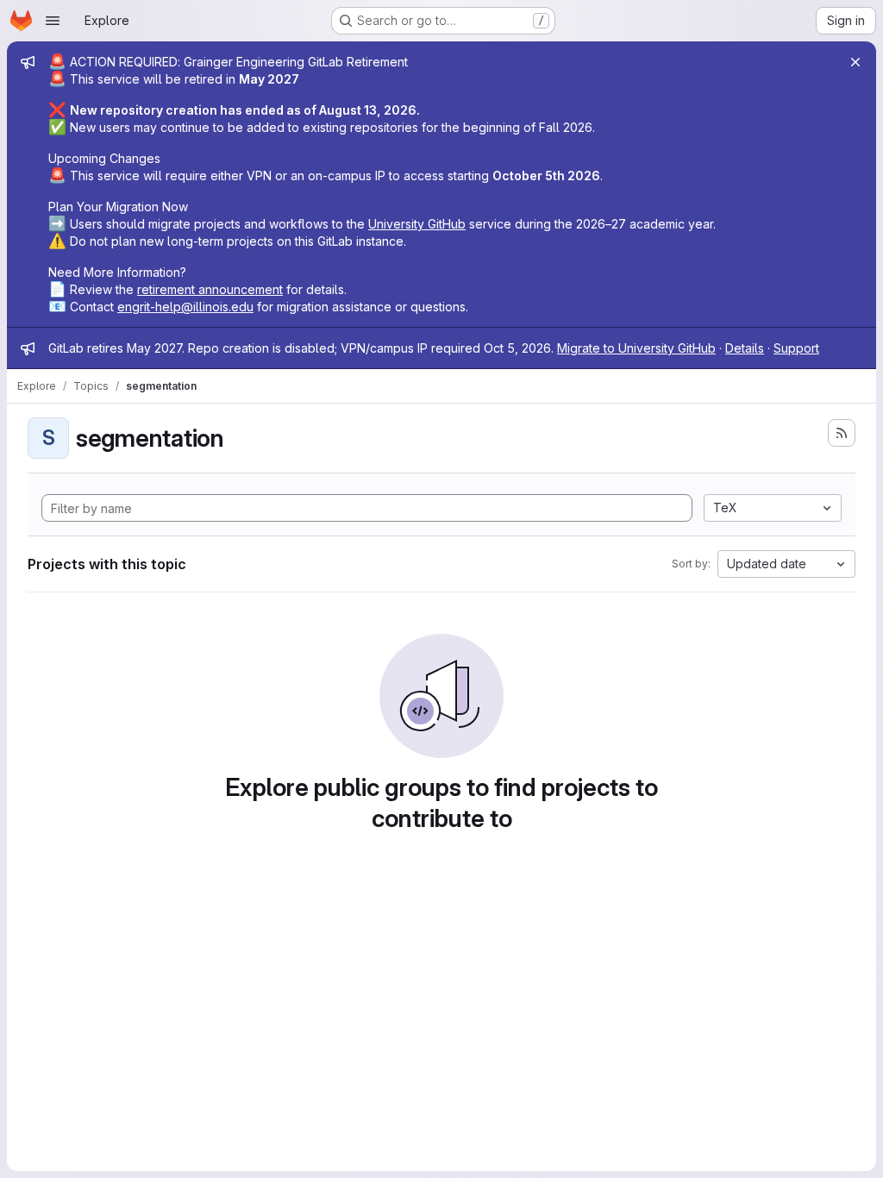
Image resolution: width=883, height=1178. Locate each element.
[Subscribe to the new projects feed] (841, 433)
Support (796, 348)
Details (744, 348)
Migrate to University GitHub (636, 348)
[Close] (855, 62)
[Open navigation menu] (52, 20)
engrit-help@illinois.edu (185, 306)
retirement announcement (210, 289)
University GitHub (417, 223)
